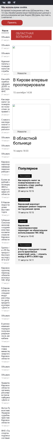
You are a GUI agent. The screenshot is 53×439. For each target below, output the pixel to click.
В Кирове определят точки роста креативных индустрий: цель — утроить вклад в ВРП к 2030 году (32, 253)
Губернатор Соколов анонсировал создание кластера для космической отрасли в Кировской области (7, 230)
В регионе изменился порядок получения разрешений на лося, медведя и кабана (9, 331)
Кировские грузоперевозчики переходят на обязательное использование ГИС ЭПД (32, 229)
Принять (12, 22)
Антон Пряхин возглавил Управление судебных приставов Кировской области (8, 415)
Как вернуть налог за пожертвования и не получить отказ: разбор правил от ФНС (30, 184)
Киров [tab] (5, 31)
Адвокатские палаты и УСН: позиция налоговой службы (8, 66)
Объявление (7, 37)
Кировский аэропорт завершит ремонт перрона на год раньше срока (32, 206)
